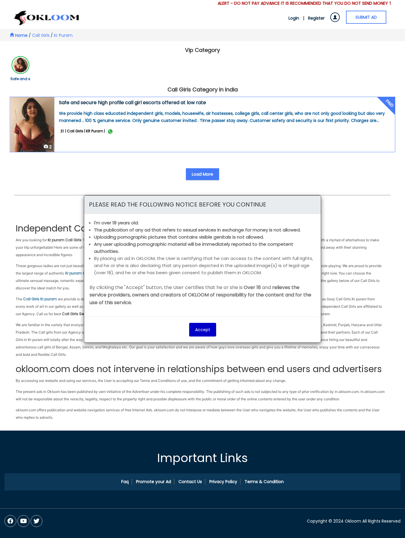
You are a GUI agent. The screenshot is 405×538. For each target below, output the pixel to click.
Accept (202, 330)
